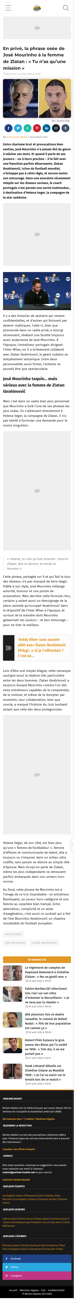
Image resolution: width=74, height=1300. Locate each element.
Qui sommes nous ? (12, 1119)
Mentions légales (29, 1290)
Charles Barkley (30, 1245)
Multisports (13, 934)
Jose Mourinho (15, 942)
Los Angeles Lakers (12, 1195)
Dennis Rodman (49, 1245)
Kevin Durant (27, 1218)
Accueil (13, 1290)
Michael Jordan (10, 1245)
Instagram (16, 1275)
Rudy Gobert (43, 1218)
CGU (43, 1290)
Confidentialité (56, 1290)
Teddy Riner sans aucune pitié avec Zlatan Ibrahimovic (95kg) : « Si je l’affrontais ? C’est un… (42, 647)
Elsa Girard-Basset (17, 137)
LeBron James (9, 1218)
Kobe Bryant (36, 1249)
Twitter (15, 1267)
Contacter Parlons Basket (16, 1179)
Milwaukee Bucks (34, 1195)
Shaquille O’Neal (54, 1249)
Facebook (16, 1258)
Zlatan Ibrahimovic (44, 942)
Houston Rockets (48, 1199)
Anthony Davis (60, 1218)
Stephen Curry (40, 1222)
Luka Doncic (56, 1222)
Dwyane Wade (19, 1249)
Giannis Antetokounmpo (16, 1222)
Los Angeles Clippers (25, 1199)
